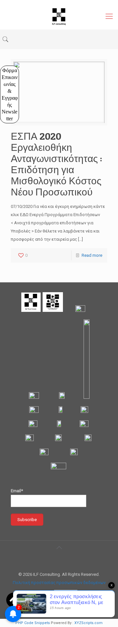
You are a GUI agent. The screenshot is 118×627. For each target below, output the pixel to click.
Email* (17, 490)
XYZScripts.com (88, 623)
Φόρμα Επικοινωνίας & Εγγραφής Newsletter (10, 94)
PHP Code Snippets (32, 623)
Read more (92, 255)
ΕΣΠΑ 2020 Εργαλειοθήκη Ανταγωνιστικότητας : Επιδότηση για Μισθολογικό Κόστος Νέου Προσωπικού (56, 164)
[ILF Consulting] (59, 16)
